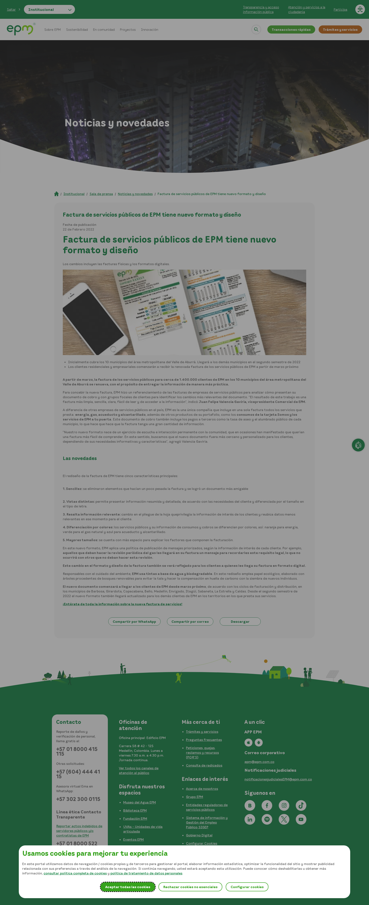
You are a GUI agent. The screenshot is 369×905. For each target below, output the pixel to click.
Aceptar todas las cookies (127, 887)
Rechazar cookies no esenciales (190, 887)
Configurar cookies (247, 887)
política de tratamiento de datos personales (146, 873)
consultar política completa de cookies (75, 873)
